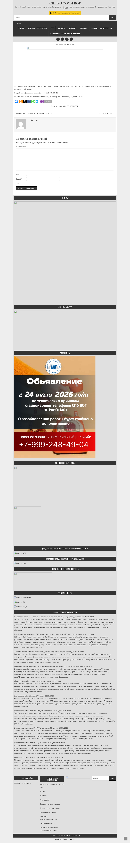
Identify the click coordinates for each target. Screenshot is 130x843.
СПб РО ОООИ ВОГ (70, 106)
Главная (21, 28)
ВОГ (52, 28)
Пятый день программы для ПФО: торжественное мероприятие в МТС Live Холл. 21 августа (49, 634)
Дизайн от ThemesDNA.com (65, 839)
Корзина (43, 792)
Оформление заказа (48, 812)
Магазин (43, 796)
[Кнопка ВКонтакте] (67, 39)
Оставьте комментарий (65, 44)
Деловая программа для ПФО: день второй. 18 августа (35, 743)
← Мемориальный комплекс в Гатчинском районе (33, 113)
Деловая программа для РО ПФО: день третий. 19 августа (36, 728)
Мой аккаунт (45, 800)
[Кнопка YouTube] (62, 39)
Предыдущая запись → (107, 113)
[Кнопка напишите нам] (71, 39)
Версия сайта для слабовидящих (67, 13)
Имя (18, 174)
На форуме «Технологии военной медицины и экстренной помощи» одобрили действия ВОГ (49, 617)
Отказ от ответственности (50, 808)
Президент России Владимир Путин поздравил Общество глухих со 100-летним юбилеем (48, 666)
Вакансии (83, 28)
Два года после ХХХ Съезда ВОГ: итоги (29, 696)
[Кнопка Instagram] (58, 39)
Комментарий (22, 146)
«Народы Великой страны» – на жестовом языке (32, 681)
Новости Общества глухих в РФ (65, 612)
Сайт (18, 184)
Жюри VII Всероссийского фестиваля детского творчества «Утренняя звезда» (44, 652)
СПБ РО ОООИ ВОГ (65, 3)
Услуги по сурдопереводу (37, 28)
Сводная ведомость (47, 823)
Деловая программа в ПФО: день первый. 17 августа (34, 757)
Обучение (72, 28)
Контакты (61, 28)
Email (19, 179)
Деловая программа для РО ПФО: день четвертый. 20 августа (38, 711)
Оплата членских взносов (50, 804)
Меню (19, 23)
